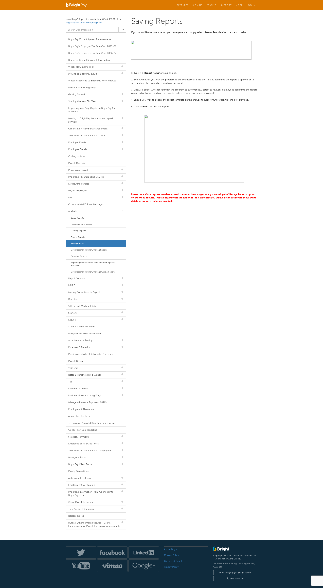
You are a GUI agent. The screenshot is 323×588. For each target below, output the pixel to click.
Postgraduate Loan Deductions (84, 333)
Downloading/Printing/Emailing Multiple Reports (93, 272)
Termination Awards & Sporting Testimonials (91, 423)
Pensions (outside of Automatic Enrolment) (91, 354)
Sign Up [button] (197, 5)
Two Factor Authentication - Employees (89, 450)
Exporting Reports (79, 256)
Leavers (72, 319)
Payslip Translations (78, 471)
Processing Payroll (78, 170)
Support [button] (226, 5)
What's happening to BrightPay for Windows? (92, 80)
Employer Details (77, 142)
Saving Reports (77, 243)
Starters (72, 312)
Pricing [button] (211, 5)
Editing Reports (78, 237)
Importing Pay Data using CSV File (86, 176)
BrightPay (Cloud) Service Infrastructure (89, 60)
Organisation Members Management (87, 128)
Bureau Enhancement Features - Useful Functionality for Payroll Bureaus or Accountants (94, 524)
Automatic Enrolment (80, 478)
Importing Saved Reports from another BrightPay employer (93, 264)
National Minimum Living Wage (84, 395)
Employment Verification (81, 485)
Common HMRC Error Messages (85, 204)
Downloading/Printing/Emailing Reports (89, 250)
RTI (70, 197)
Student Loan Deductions (82, 326)
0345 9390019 (236, 578)
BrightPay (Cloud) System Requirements (89, 39)
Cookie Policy (171, 555)
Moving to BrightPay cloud (82, 73)
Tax (70, 381)
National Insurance (78, 388)
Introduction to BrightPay (82, 87)
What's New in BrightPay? (82, 66)
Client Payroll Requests (80, 502)
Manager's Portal (77, 457)
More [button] (239, 5)
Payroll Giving (75, 361)
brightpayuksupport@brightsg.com (84, 22)
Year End (73, 368)
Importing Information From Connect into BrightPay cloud (91, 493)
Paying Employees (78, 190)
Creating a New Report (81, 224)
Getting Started (76, 94)
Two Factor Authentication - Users (86, 135)
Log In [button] (251, 5)
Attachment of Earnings (81, 340)
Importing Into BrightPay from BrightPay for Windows (91, 110)
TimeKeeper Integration (81, 509)
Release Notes (76, 515)
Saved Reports (77, 218)
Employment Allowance (81, 409)
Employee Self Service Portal (83, 443)
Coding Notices (76, 156)
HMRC (71, 285)
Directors (73, 299)
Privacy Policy (171, 567)
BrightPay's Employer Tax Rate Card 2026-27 (92, 53)
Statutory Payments (78, 436)
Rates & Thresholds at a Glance (84, 374)
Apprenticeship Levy (79, 416)
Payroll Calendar (76, 163)
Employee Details (77, 149)
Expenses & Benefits (79, 347)
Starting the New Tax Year (82, 101)
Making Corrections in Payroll (84, 292)
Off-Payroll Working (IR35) (82, 306)
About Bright (171, 549)
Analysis (72, 211)
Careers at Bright (173, 561)
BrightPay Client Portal (80, 464)
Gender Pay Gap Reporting (82, 429)
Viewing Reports (78, 231)
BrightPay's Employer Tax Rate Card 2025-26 (92, 46)
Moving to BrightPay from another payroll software (90, 120)
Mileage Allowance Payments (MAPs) (87, 402)
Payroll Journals (76, 278)
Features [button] (182, 5)
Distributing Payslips (78, 183)
